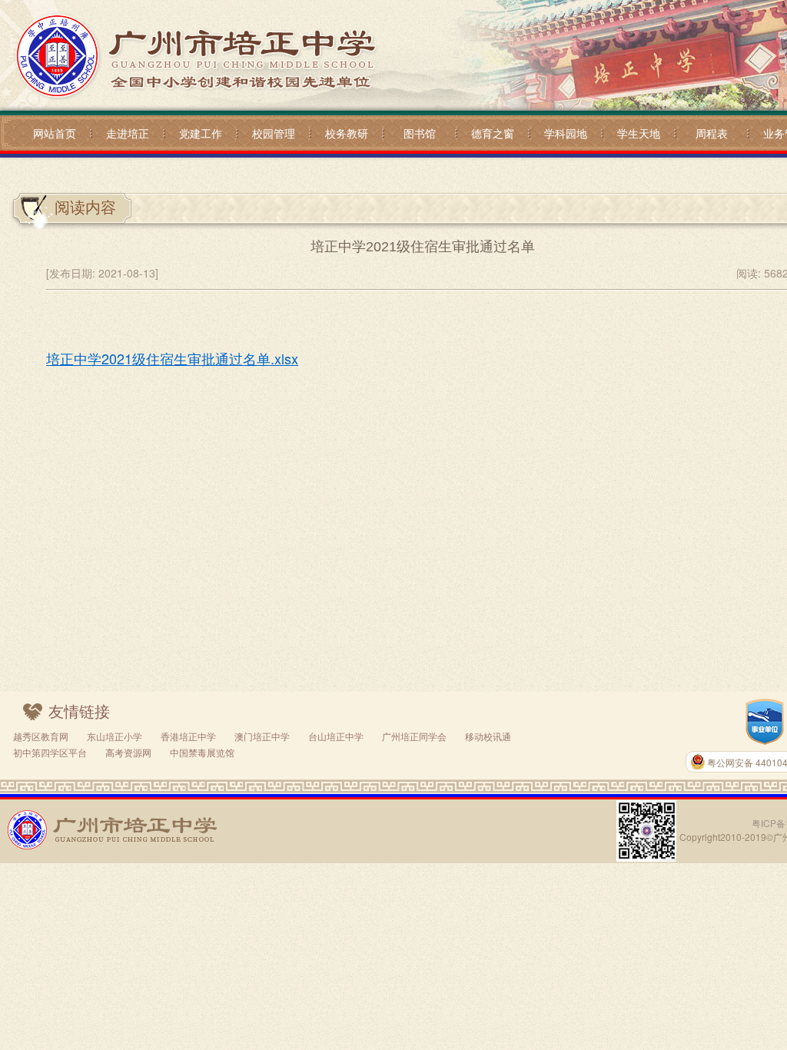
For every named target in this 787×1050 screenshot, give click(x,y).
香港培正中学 (188, 736)
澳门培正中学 (262, 736)
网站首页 (54, 133)
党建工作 (200, 133)
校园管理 (273, 133)
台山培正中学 (336, 736)
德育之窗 (492, 133)
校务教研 (346, 133)
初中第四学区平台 (50, 752)
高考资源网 (128, 752)
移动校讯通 (488, 736)
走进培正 (127, 133)
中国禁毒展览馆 (202, 752)
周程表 (712, 133)
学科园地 (565, 133)
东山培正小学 (114, 736)
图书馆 (419, 133)
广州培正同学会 (414, 736)
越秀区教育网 (40, 736)
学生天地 (638, 133)
